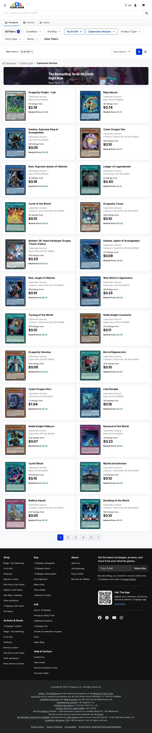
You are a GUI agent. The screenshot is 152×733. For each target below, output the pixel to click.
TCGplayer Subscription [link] (45, 574)
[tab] (11, 22)
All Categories (9, 63)
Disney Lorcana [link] (11, 579)
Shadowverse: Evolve (67, 702)
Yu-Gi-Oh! (35, 696)
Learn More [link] (120, 604)
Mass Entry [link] (39, 584)
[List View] (145, 52)
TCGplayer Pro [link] (41, 626)
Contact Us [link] (39, 657)
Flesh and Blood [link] (11, 600)
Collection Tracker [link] (42, 595)
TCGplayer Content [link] (13, 626)
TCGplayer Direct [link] (42, 568)
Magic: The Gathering (49, 693)
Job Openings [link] (77, 568)
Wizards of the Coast (103, 693)
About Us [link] (75, 563)
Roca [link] (36, 637)
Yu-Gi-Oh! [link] (8, 568)
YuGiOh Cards (26, 63)
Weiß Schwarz (70, 699)
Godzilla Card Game (63, 705)
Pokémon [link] (8, 574)
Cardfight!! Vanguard (49, 699)
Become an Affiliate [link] (80, 579)
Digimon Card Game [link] (13, 590)
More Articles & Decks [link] (14, 663)
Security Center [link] (41, 673)
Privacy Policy (129, 579)
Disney (100, 714)
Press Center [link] (77, 574)
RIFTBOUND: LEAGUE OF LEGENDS (33, 717)
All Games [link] (8, 611)
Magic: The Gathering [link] (14, 563)
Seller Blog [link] (39, 642)
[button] (146, 13)
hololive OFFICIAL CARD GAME (70, 708)
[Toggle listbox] (129, 51)
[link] (17, 5)
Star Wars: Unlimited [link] (13, 595)
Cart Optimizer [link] (41, 579)
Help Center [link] (39, 662)
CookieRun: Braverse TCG (57, 720)
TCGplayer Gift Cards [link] (14, 606)
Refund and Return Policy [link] (46, 668)
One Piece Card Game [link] (14, 584)
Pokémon (45, 711)
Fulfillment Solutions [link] (43, 621)
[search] (73, 13)
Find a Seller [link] (40, 590)
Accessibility (70, 727)
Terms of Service (54, 727)
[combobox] (121, 52)
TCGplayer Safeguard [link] (44, 563)
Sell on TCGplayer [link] (42, 610)
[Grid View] (139, 52)
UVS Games (72, 717)
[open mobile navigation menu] (5, 5)
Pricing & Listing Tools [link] (44, 615)
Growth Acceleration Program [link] (48, 631)
